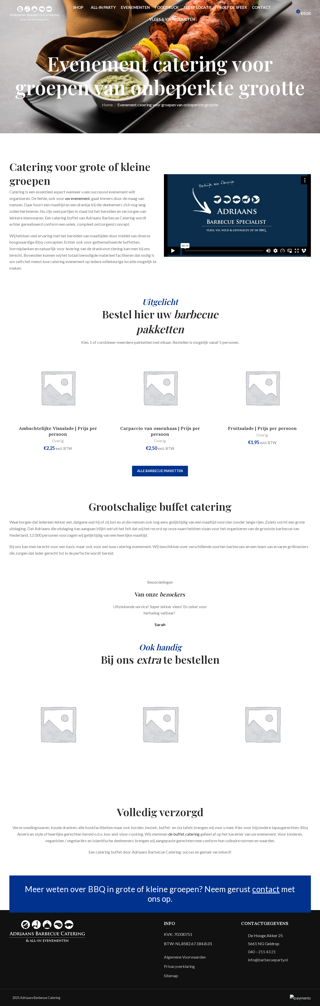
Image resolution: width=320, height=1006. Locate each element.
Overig (58, 440)
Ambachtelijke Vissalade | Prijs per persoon (58, 431)
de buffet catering (184, 834)
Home (107, 104)
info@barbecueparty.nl (268, 959)
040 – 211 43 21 (262, 951)
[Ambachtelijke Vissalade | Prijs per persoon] (57, 387)
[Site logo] (34, 12)
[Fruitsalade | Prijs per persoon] (262, 387)
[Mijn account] (286, 13)
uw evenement (77, 198)
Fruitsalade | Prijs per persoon (262, 428)
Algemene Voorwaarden (185, 957)
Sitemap (171, 975)
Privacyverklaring (179, 966)
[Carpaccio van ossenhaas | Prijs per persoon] (160, 387)
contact (266, 889)
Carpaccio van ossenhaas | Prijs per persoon (160, 431)
